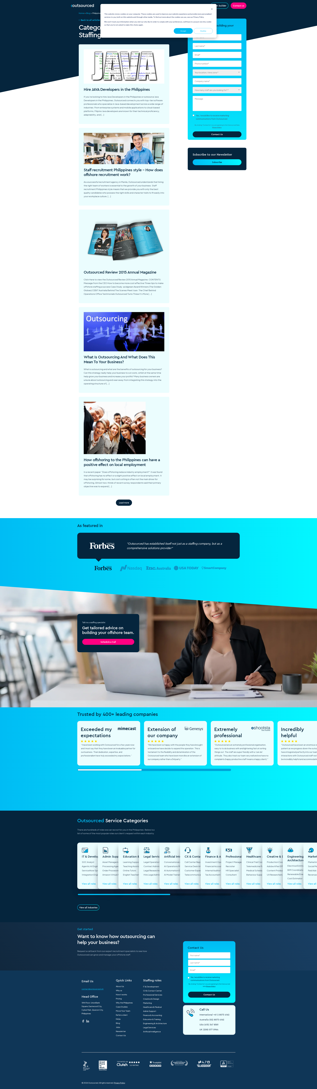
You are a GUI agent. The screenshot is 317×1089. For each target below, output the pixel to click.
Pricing (119, 998)
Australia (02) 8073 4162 (211, 1019)
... (102, 114)
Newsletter (121, 1031)
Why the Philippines (124, 1002)
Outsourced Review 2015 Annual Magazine (120, 272)
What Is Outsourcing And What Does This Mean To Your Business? (119, 359)
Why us (119, 990)
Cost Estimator (294, 878)
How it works (121, 994)
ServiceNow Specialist (93, 870)
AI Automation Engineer (176, 870)
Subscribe (217, 162)
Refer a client (122, 1015)
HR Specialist (232, 870)
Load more (124, 502)
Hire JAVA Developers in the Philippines (117, 89)
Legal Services (149, 1027)
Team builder (219, 5)
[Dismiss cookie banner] (212, 9)
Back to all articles (90, 20)
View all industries (88, 907)
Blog (88, 13)
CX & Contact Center (152, 990)
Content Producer (276, 870)
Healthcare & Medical (152, 1007)
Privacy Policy (217, 127)
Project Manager (234, 862)
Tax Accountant (212, 874)
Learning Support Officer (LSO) (138, 862)
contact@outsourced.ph (93, 989)
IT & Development (151, 986)
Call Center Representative (198, 862)
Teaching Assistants (132, 866)
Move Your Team (123, 1011)
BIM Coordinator (295, 870)
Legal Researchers (153, 870)
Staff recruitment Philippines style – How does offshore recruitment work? (123, 172)
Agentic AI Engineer (92, 866)
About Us (120, 986)
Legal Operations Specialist (157, 862)
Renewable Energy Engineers (302, 874)
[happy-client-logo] (103, 568)
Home (81, 13)
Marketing (147, 1003)
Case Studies (122, 1007)
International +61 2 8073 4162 (214, 1014)
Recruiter (230, 866)
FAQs (118, 1019)
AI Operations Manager (175, 866)
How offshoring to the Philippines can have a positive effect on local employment (122, 462)
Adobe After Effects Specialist (282, 866)
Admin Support (149, 1011)
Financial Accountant (215, 866)
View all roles (89, 883)
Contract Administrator (155, 866)
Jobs (118, 1027)
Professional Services (152, 995)
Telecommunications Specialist (200, 874)
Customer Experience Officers (200, 870)
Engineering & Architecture (155, 1023)
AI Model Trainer (172, 874)
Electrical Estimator (297, 865)
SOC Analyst (88, 862)
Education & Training (152, 1019)
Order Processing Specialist (116, 870)
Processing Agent (111, 866)
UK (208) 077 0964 (208, 1029)
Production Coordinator (279, 862)
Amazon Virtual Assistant (114, 874)
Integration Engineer (92, 874)
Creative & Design (151, 999)
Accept (183, 31)
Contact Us (121, 1035)
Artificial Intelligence (152, 1031)
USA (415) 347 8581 (208, 1024)
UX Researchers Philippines (280, 874)
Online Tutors (129, 870)
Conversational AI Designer (177, 862)
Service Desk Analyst (195, 866)
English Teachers (131, 874)
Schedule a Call (108, 641)
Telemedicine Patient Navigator (262, 866)
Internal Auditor (213, 870)
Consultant (231, 874)
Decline (203, 31)
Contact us (238, 5)
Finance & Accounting (152, 1015)
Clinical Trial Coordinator (258, 862)
